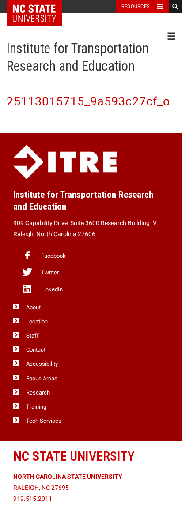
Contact (36, 349)
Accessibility (42, 364)
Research (38, 392)
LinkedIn (52, 289)
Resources (135, 6)
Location (37, 321)
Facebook (53, 255)
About (33, 307)
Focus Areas (41, 378)
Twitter (50, 272)
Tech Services (43, 420)
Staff (32, 335)
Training (36, 406)
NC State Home (40, 6)
